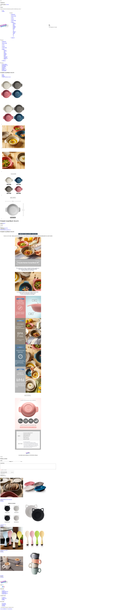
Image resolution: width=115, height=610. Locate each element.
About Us (3, 590)
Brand (3, 75)
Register (3, 11)
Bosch (14, 22)
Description (2, 229)
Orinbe (14, 27)
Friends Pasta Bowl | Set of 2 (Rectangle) (6, 499)
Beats (14, 28)
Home (3, 74)
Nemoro (5, 53)
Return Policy (4, 592)
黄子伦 (13, 35)
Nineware (3, 223)
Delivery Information (5, 591)
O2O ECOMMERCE (3, 608)
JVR (13, 24)
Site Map (3, 599)
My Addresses (4, 66)
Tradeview (14, 31)
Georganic (14, 23)
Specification (5, 229)
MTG (14, 25)
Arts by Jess (13, 30)
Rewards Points (4, 69)
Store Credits (4, 70)
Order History (4, 68)
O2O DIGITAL (10, 608)
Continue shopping (3, 4)
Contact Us (3, 597)
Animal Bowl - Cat (3, 524)
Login (3, 10)
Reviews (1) (9, 229)
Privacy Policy (4, 593)
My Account (4, 65)
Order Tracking (4, 598)
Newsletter (3, 605)
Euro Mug (1, 575)
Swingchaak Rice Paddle (3, 550)
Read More (2, 501)
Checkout (7, 4)
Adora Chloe (14, 33)
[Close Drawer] (0, 39)
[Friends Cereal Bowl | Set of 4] (11, 100)
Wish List (3, 67)
